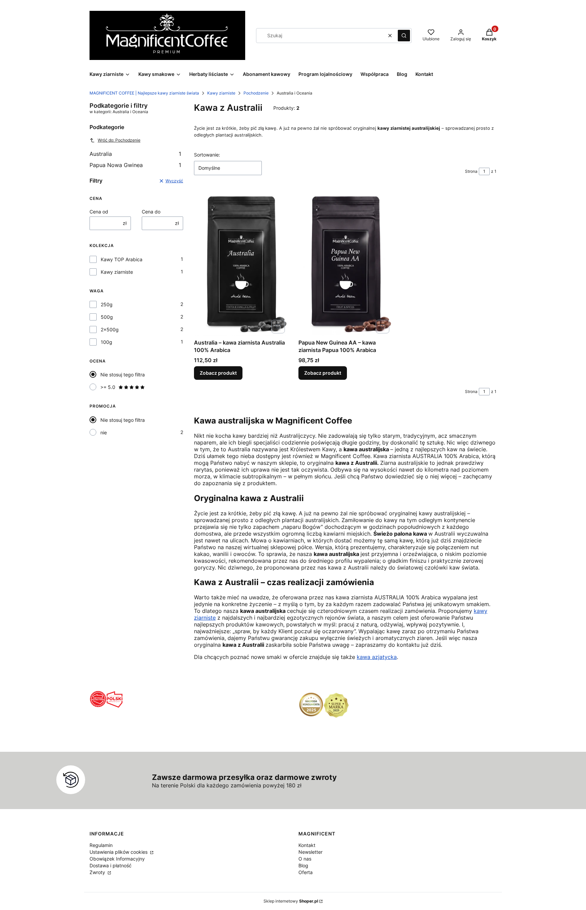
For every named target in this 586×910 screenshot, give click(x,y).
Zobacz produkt (218, 373)
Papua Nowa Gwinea (135, 165)
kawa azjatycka (377, 657)
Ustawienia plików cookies (119, 852)
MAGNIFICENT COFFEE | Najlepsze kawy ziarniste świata (144, 93)
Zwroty (98, 872)
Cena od (99, 211)
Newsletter (310, 852)
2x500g (110, 329)
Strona (471, 171)
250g (107, 304)
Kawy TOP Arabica (121, 259)
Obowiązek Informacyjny (117, 859)
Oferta (305, 872)
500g (107, 317)
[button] (404, 35)
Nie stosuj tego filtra (122, 374)
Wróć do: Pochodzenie (119, 140)
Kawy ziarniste (221, 93)
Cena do (151, 211)
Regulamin (101, 845)
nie (103, 432)
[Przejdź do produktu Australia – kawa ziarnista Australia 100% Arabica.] (241, 262)
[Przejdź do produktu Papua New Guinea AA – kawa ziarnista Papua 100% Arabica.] (345, 262)
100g (106, 342)
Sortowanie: (207, 155)
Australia (135, 153)
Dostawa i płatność (111, 865)
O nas (304, 859)
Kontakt (306, 845)
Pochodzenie (256, 93)
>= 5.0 (107, 387)
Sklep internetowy (290, 901)
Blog (303, 865)
